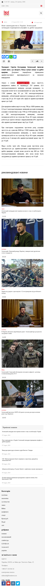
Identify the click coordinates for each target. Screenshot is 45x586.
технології (5, 547)
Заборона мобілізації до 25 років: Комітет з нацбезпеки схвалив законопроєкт (22, 469)
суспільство (6, 502)
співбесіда (5, 540)
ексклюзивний (6, 537)
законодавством (23, 83)
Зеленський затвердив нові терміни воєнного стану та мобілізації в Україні (21, 431)
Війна (3, 508)
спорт (4, 515)
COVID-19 (5, 544)
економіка (5, 498)
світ (3, 525)
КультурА (5, 518)
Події (3, 522)
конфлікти (5, 512)
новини (4, 533)
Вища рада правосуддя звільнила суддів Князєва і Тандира (17, 450)
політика (4, 495)
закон (3, 505)
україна (4, 550)
